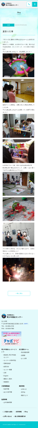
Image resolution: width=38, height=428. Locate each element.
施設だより (24, 395)
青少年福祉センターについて (9, 351)
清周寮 (23, 355)
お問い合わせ (7, 416)
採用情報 (19, 411)
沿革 (5, 373)
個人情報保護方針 (20, 416)
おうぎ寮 (24, 358)
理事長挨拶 (7, 363)
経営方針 (6, 366)
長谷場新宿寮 (25, 352)
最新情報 (22, 386)
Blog (26, 411)
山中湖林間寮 (8, 402)
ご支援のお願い (8, 411)
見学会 (23, 392)
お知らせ (24, 389)
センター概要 (8, 369)
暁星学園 (6, 389)
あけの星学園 (8, 392)
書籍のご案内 (8, 379)
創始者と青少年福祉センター (10, 356)
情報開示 (6, 382)
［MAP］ (26, 324)
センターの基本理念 (10, 360)
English (6, 376)
